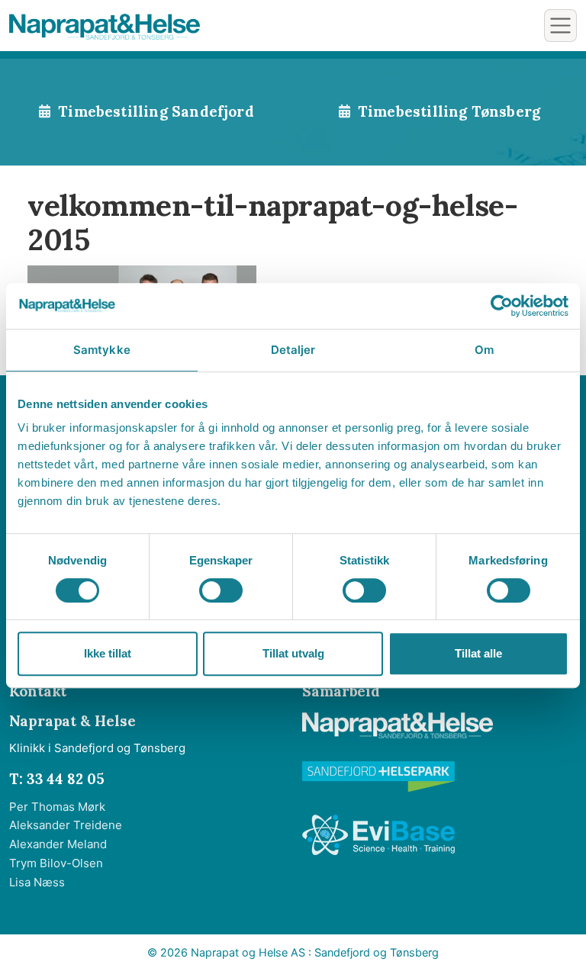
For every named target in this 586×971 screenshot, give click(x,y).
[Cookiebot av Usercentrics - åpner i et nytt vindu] (501, 305)
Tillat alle (478, 653)
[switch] (221, 590)
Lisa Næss (37, 882)
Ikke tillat (107, 653)
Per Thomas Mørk (57, 806)
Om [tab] (484, 349)
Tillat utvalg (293, 653)
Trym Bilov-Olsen (56, 863)
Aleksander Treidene (65, 825)
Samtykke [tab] (101, 349)
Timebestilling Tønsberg (449, 111)
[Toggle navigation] (560, 25)
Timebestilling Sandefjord (156, 111)
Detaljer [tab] (293, 349)
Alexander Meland (58, 844)
